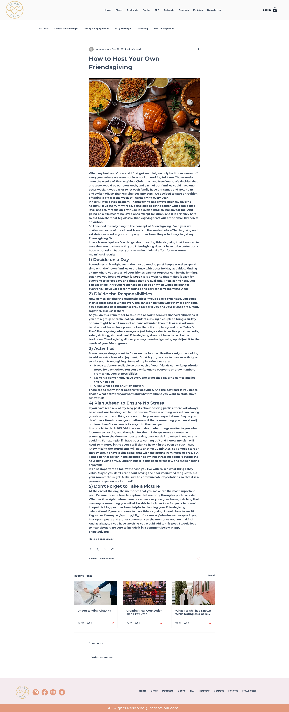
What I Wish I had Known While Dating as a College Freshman (193, 612)
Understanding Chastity (94, 610)
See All (211, 575)
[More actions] (198, 49)
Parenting (142, 28)
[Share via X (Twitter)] (97, 549)
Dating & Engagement (96, 28)
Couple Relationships (66, 28)
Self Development (164, 28)
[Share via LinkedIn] (105, 549)
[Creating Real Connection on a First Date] (144, 593)
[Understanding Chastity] (95, 593)
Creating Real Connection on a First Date (144, 612)
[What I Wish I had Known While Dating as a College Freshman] (193, 593)
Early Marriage (123, 28)
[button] (275, 9)
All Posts (43, 28)
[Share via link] (112, 549)
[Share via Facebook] (90, 549)
